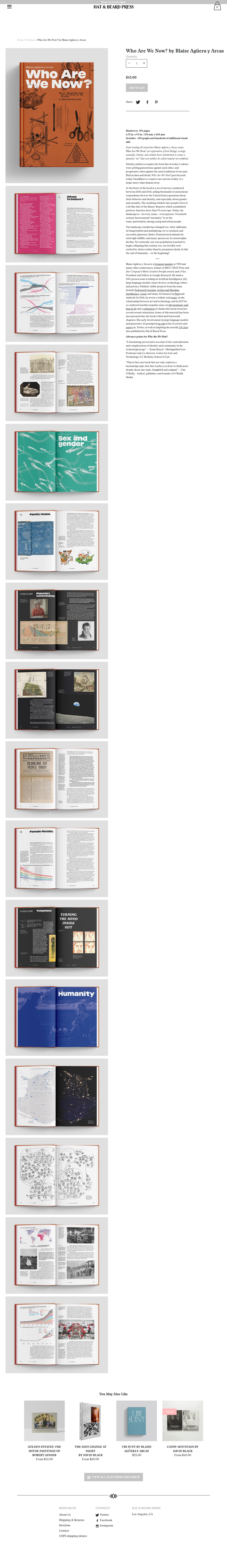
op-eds (161, 323)
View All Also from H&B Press (115, 1477)
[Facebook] (147, 102)
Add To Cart (137, 88)
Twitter (104, 1515)
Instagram (106, 1525)
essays (129, 327)
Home (20, 40)
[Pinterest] (156, 102)
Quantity (131, 56)
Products (31, 40)
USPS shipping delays (73, 1536)
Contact (64, 1530)
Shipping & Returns (71, 1520)
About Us (65, 1515)
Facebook (105, 1520)
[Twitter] (138, 102)
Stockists (64, 1525)
